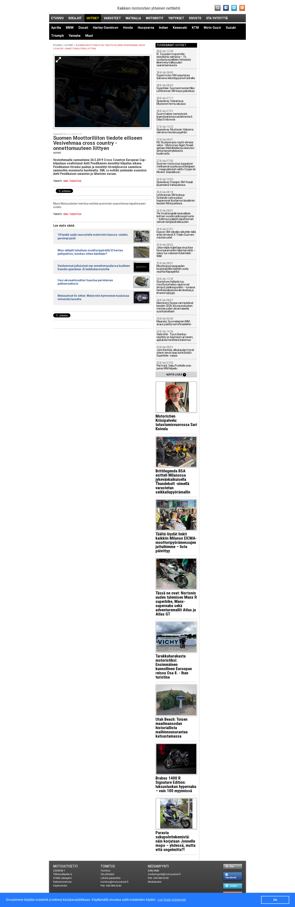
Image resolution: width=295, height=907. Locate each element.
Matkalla (133, 18)
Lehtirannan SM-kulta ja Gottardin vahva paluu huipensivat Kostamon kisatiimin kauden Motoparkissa (176, 198)
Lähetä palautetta (110, 877)
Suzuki (231, 28)
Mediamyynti (158, 866)
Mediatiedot (155, 881)
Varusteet (112, 18)
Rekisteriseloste (62, 881)
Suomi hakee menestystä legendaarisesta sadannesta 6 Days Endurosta (174, 115)
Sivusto (195, 18)
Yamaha (74, 36)
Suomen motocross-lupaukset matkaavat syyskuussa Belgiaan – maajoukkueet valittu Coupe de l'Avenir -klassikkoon (176, 166)
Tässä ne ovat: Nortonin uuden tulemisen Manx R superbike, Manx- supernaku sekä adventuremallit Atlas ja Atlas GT (176, 604)
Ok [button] (275, 899)
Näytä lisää (175, 374)
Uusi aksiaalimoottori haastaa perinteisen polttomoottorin (85, 282)
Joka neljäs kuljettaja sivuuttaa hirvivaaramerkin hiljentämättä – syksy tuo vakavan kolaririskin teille (176, 250)
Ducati (83, 28)
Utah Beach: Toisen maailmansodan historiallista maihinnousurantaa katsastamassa (172, 728)
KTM (195, 28)
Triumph (57, 36)
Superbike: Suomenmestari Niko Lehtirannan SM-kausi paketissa (176, 88)
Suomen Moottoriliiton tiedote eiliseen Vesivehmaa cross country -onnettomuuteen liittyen (97, 143)
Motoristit (155, 18)
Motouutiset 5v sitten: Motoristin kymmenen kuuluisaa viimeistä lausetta (93, 297)
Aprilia (56, 28)
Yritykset (176, 18)
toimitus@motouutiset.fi (114, 881)
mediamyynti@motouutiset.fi (164, 874)
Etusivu (57, 18)
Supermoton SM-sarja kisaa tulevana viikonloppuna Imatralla (176, 75)
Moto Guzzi (212, 28)
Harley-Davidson (105, 28)
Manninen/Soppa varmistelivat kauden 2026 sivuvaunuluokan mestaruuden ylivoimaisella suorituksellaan (175, 306)
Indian (163, 28)
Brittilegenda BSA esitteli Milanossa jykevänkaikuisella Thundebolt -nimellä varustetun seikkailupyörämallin (173, 481)
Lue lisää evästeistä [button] (172, 899)
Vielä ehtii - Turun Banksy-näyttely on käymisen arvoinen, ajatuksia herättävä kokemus (175, 335)
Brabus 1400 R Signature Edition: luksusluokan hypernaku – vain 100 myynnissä (176, 784)
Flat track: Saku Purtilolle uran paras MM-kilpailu (174, 365)
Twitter (233, 886)
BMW (70, 28)
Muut (89, 36)
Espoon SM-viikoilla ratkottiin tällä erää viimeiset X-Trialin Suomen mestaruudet (176, 233)
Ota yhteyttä (217, 18)
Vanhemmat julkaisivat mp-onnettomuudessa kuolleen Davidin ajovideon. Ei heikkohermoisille (94, 267)
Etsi (231, 866)
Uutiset (92, 18)
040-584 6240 (113, 885)
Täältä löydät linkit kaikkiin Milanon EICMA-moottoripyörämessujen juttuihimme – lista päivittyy (176, 542)
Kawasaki (180, 28)
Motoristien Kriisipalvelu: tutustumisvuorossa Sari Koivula (176, 422)
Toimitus (108, 866)
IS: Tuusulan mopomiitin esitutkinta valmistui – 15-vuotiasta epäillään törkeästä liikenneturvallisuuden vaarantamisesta (174, 58)
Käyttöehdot (60, 885)
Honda (128, 28)
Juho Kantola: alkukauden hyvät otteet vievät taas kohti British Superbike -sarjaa (175, 351)
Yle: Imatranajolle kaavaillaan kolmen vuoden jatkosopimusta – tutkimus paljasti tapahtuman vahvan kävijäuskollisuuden (175, 216)
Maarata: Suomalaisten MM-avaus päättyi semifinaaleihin (174, 321)
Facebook (231, 877)
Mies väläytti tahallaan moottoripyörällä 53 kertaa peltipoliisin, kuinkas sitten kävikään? (90, 252)
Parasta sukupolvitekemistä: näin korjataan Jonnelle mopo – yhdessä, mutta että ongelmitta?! (175, 841)
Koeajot (75, 18)
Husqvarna (146, 28)
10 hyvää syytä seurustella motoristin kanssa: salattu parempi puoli (93, 236)
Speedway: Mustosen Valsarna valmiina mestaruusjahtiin (175, 129)
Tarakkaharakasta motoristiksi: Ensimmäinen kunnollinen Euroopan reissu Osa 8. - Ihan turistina (174, 667)
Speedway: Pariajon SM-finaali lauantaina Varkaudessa (175, 182)
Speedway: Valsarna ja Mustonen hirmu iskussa (171, 101)
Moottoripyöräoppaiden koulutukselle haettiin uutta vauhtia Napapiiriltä (172, 267)
